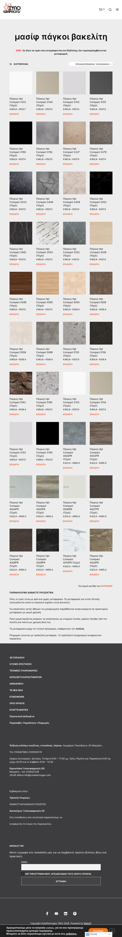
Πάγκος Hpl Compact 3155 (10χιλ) (98, 102)
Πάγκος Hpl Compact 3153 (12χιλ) (18, 452)
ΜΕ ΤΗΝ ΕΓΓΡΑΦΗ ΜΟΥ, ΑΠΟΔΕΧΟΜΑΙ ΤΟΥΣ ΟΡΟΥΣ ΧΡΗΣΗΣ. (58, 873)
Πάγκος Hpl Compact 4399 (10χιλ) (18, 302)
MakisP (87, 923)
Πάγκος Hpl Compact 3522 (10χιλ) (71, 252)
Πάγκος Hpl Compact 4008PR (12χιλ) (16, 560)
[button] (102, 9)
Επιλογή (14, 114)
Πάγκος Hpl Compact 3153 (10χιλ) (71, 102)
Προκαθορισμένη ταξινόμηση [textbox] (92, 64)
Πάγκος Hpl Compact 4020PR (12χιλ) (96, 560)
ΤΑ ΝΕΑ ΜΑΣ (16, 690)
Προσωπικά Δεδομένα (22, 716)
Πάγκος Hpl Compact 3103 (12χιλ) (71, 402)
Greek (93, 934)
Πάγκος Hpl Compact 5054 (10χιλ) (71, 302)
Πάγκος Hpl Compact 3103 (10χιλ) (18, 102)
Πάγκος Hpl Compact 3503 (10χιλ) (44, 252)
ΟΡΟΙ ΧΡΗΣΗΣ (17, 703)
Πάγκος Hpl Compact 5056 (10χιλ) (98, 302)
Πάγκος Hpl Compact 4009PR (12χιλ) (42, 560)
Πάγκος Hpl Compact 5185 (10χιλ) (44, 402)
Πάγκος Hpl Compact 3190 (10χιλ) (18, 152)
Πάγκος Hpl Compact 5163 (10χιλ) (18, 402)
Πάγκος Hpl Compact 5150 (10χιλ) (71, 352)
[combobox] (90, 64)
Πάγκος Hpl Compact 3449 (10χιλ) (71, 202)
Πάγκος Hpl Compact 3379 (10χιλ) (98, 152)
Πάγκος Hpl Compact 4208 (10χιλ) (98, 252)
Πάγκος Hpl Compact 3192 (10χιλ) (44, 152)
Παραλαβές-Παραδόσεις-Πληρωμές (29, 722)
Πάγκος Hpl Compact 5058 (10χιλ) (18, 352)
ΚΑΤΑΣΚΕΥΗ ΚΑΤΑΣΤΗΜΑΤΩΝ (26, 677)
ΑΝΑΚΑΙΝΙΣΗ (16, 683)
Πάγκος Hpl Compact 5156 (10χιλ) (98, 352)
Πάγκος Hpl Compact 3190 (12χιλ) (44, 452)
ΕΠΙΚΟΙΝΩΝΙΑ (17, 696)
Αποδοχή (98, 930)
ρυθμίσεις (71, 933)
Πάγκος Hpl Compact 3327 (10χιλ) (71, 152)
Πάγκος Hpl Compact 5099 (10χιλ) (44, 352)
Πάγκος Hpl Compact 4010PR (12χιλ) (71, 559)
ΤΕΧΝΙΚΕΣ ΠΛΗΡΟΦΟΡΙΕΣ (23, 670)
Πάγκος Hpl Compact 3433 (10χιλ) (18, 202)
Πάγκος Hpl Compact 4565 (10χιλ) (44, 302)
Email (24, 862)
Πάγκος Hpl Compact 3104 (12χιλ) (98, 402)
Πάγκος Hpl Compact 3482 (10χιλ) (18, 252)
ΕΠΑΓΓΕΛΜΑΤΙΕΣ (19, 709)
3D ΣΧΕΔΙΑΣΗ (17, 657)
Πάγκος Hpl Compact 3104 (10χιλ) (44, 102)
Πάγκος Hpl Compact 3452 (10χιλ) (98, 202)
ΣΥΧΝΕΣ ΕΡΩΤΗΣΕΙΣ (21, 664)
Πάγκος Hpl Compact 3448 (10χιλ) (44, 202)
